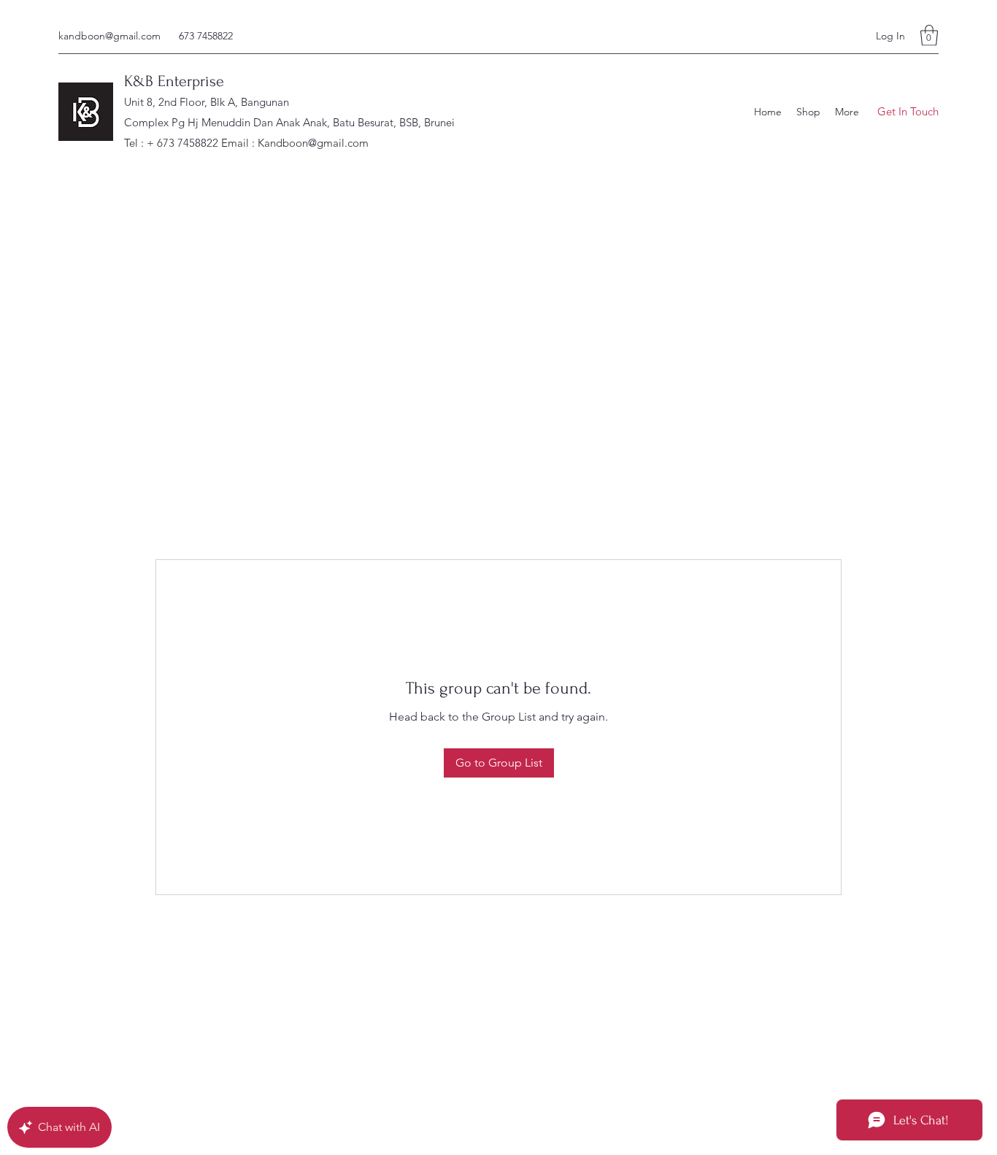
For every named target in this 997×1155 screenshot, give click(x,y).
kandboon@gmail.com (109, 35)
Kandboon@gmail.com (313, 143)
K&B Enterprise (174, 81)
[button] (929, 35)
